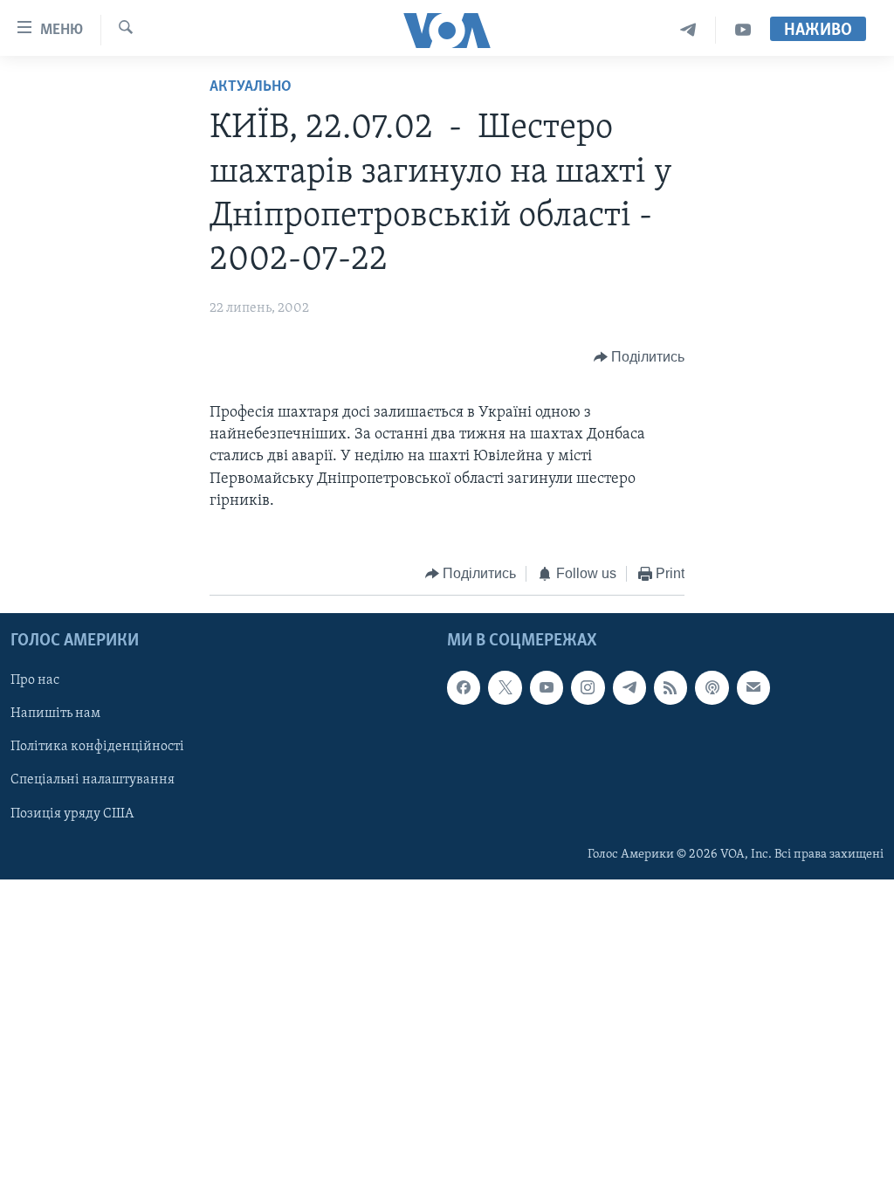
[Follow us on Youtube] (546, 688)
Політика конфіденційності (97, 748)
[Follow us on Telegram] (629, 688)
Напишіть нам (55, 714)
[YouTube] (743, 30)
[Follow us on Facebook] (463, 688)
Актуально (251, 87)
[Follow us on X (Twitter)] (504, 688)
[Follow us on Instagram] (587, 688)
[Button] (639, 357)
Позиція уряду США (72, 814)
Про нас (34, 681)
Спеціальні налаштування (92, 781)
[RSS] (670, 688)
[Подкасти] (711, 688)
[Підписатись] (753, 688)
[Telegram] (688, 30)
